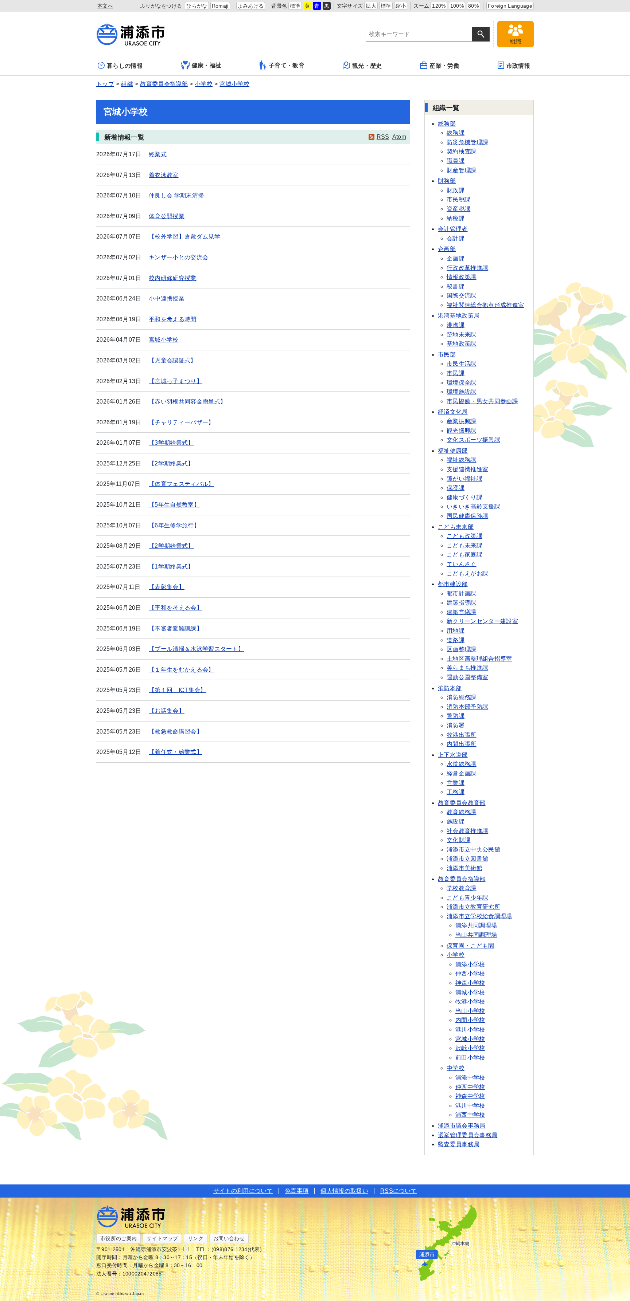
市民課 (455, 373)
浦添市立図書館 (467, 859)
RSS (383, 137)
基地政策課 (462, 344)
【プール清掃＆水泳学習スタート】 (196, 649)
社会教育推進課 (467, 831)
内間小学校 (470, 1020)
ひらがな (196, 6)
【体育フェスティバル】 (181, 484)
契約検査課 (462, 151)
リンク (195, 1238)
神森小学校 (470, 983)
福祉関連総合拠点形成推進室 (485, 305)
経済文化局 (453, 412)
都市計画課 (462, 593)
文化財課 (458, 840)
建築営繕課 (462, 612)
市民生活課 (462, 364)
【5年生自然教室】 (174, 505)
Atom (399, 137)
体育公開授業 (166, 216)
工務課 (455, 792)
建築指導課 (462, 603)
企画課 (455, 258)
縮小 (401, 6)
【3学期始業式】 (171, 443)
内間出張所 (462, 744)
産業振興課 (462, 421)
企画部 (447, 249)
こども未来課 (464, 545)
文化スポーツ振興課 (473, 440)
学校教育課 (462, 888)
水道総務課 (462, 764)
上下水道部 (453, 755)
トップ (105, 84)
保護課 (455, 488)
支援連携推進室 (467, 469)
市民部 (447, 354)
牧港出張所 (462, 735)
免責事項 (296, 1191)
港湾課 (455, 325)
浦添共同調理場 (476, 925)
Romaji (220, 6)
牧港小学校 (470, 1001)
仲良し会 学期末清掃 (176, 195)
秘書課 (455, 286)
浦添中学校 (470, 1077)
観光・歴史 (367, 66)
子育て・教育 (286, 65)
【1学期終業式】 (171, 566)
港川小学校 (470, 1029)
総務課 (455, 133)
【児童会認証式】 (173, 360)
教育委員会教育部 (462, 803)
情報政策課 (462, 277)
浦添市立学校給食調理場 (479, 916)
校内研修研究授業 (173, 278)
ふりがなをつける (161, 6)
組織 (127, 84)
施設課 (455, 821)
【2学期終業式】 (171, 463)
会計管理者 (453, 229)
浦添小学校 (470, 964)
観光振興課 (462, 431)
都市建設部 (453, 584)
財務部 (447, 181)
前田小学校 (470, 1057)
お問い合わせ (229, 1238)
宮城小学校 (234, 84)
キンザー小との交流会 (178, 257)
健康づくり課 (464, 497)
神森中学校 (470, 1096)
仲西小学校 (470, 973)
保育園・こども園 (470, 946)
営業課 (455, 783)
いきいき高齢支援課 (473, 506)
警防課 (455, 716)
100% (457, 6)
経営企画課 (462, 773)
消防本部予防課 (467, 707)
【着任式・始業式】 (175, 752)
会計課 (455, 238)
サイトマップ (162, 1238)
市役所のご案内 (118, 1238)
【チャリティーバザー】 (181, 422)
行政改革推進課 (467, 268)
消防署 (455, 725)
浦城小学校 (470, 992)
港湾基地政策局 (458, 316)
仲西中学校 (470, 1087)
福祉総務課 (462, 460)
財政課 (455, 190)
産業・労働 (444, 66)
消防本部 (450, 688)
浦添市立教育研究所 (473, 907)
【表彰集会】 (166, 587)
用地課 (455, 631)
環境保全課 (462, 383)
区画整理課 (462, 649)
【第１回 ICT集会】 (177, 690)
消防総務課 (462, 697)
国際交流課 (462, 295)
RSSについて (398, 1191)
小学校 (204, 84)
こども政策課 (464, 536)
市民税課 (458, 199)
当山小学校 (470, 1011)
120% (439, 6)
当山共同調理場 (476, 935)
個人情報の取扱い (344, 1191)
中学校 (455, 1068)
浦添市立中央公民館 (473, 849)
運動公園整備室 (467, 677)
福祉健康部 (453, 451)
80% (473, 6)
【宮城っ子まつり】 (175, 381)
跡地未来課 (462, 334)
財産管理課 (462, 170)
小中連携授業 (166, 298)
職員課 (455, 161)
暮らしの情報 (125, 66)
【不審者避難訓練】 (175, 628)
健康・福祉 (207, 65)
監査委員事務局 (458, 1144)
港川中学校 (470, 1105)
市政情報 (518, 66)
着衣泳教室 (164, 175)
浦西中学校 (470, 1115)
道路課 (455, 640)
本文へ (105, 6)
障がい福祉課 (464, 479)
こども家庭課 (464, 554)
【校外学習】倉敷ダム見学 (184, 236)
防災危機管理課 (467, 142)
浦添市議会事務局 (462, 1126)
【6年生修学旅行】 (174, 525)
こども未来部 (456, 527)
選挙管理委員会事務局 (467, 1135)
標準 (295, 6)
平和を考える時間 (173, 319)
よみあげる (251, 6)
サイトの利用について (243, 1191)
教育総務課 (462, 812)
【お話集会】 (166, 711)
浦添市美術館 (464, 868)
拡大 (371, 6)
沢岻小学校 (470, 1048)
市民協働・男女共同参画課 (482, 401)
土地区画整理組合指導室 (479, 659)
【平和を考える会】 (175, 608)
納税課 (455, 218)
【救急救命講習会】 (175, 731)
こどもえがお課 (467, 573)
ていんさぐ (462, 564)
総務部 (447, 124)
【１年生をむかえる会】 (181, 670)
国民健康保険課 (467, 516)
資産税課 (458, 209)
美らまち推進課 (467, 668)
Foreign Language (510, 6)
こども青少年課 (467, 898)
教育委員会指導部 (164, 84)
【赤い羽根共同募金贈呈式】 (187, 401)
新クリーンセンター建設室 (482, 621)
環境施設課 (462, 392)
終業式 (158, 154)
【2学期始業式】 (171, 546)
